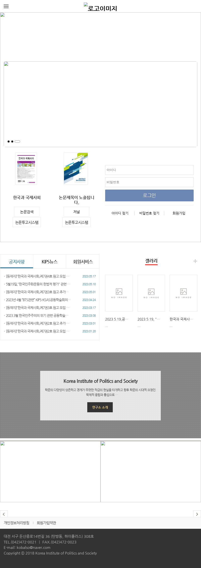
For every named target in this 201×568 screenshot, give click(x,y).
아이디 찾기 (120, 213)
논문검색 (26, 212)
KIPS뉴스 (49, 261)
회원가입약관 (46, 523)
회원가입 (179, 213)
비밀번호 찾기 (149, 213)
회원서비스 (83, 261)
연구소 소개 (100, 407)
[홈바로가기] (100, 6)
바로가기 (50, 480)
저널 (76, 212)
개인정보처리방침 (16, 523)
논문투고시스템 (26, 222)
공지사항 (17, 261)
